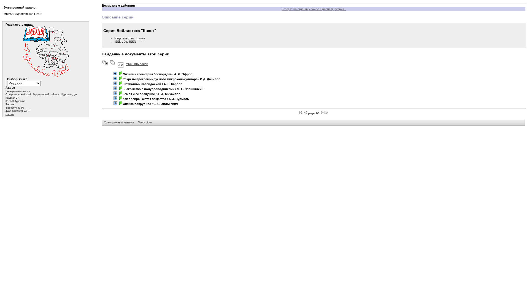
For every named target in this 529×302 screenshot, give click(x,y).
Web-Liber (145, 122)
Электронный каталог (119, 122)
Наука (140, 38)
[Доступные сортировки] (120, 64)
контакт (10, 114)
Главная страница (19, 24)
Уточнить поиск (137, 64)
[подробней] (115, 73)
